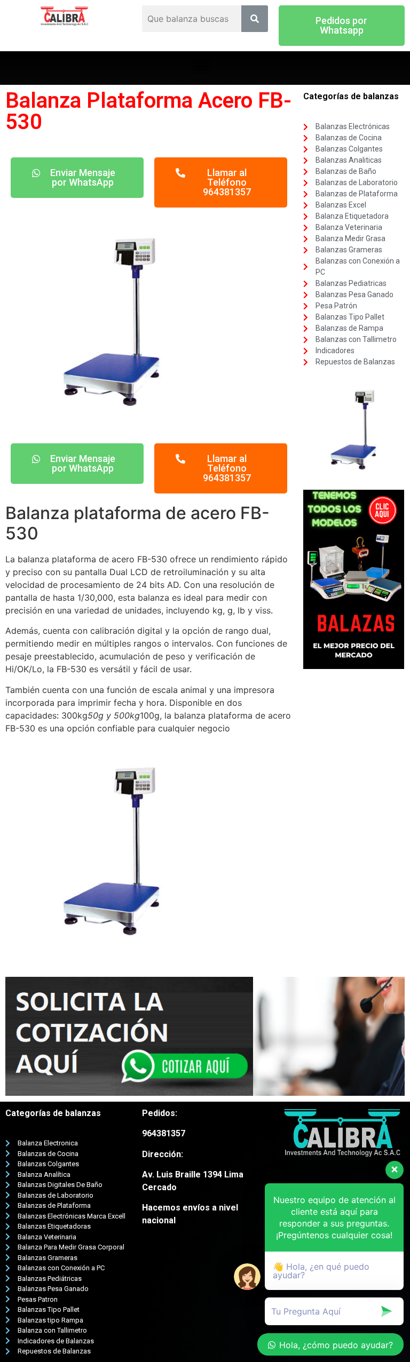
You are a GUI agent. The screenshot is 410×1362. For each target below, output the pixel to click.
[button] (342, 25)
